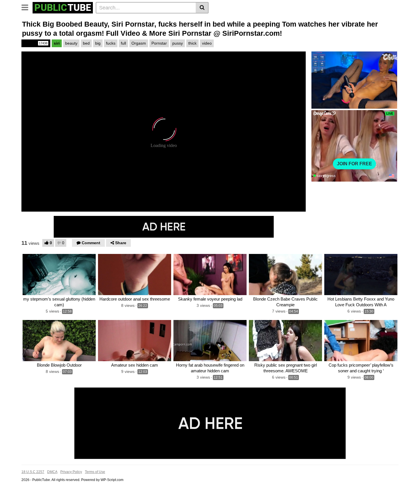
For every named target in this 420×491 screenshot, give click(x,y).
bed (86, 43)
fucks (110, 43)
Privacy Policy (71, 472)
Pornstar (159, 43)
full (123, 43)
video (207, 43)
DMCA (52, 472)
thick (192, 43)
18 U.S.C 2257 (32, 472)
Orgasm (138, 43)
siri (57, 43)
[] (202, 7)
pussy (177, 43)
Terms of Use (95, 472)
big (98, 43)
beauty (71, 43)
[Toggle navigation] (27, 7)
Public (35, 43)
